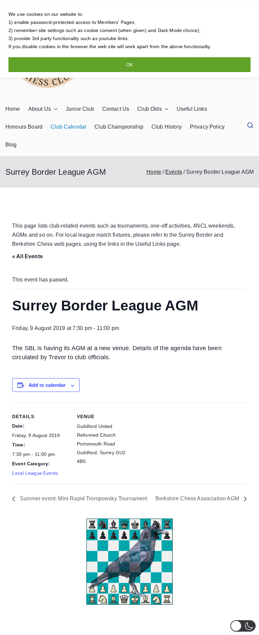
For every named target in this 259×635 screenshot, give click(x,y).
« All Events (27, 256)
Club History (166, 127)
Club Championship (118, 127)
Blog (11, 144)
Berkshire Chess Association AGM (197, 498)
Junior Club (80, 109)
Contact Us (116, 109)
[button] (54, 109)
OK (129, 64)
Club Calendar (68, 127)
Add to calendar (47, 384)
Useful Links (192, 109)
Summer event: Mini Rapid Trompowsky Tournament (83, 498)
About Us (39, 109)
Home (12, 109)
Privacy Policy (207, 127)
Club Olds (149, 109)
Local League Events (35, 473)
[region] (129, 39)
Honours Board (23, 127)
